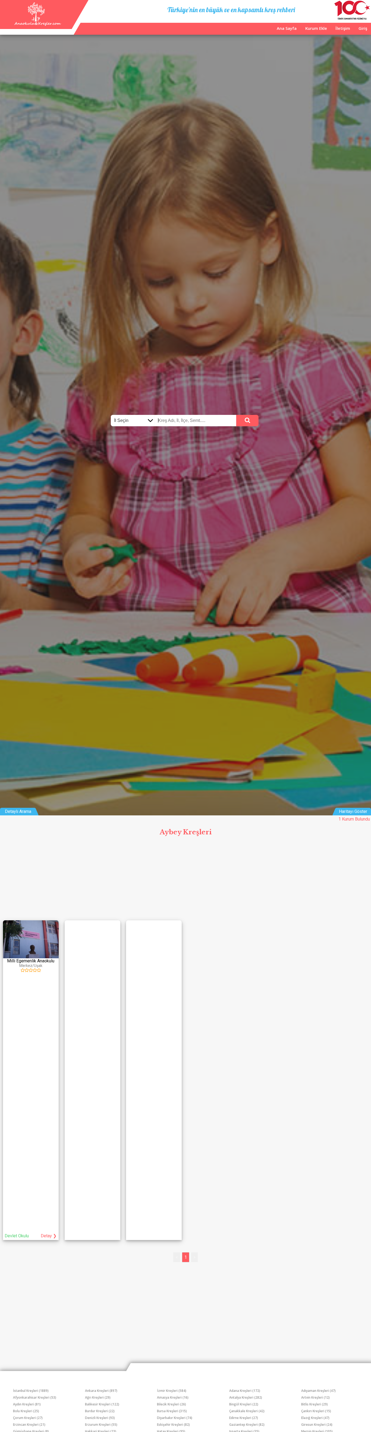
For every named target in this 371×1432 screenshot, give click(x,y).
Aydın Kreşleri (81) (27, 1404)
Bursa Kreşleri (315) (172, 1411)
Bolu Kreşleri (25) (26, 1411)
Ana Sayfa (287, 28)
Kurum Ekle (316, 28)
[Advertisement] (185, 879)
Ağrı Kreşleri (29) (98, 1397)
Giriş (363, 28)
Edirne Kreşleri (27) (243, 1417)
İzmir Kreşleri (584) (171, 1390)
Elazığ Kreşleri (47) (315, 1417)
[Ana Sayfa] (37, 24)
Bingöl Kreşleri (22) (243, 1404)
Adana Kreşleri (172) (244, 1390)
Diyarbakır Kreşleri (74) (174, 1417)
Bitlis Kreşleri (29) (314, 1404)
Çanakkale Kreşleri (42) (247, 1411)
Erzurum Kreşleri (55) (101, 1424)
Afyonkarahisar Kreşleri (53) (34, 1397)
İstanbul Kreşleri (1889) (31, 1390)
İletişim (342, 28)
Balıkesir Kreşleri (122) (102, 1404)
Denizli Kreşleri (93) (100, 1417)
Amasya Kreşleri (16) (172, 1397)
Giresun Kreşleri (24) (316, 1424)
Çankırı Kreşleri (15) (316, 1411)
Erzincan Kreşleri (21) (29, 1424)
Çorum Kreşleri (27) (28, 1417)
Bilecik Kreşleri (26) (171, 1404)
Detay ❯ (48, 1235)
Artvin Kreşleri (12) (315, 1397)
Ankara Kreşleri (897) (101, 1390)
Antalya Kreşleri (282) (245, 1397)
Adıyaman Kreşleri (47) (318, 1390)
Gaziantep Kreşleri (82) (247, 1424)
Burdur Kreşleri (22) (100, 1411)
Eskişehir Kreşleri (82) (173, 1424)
